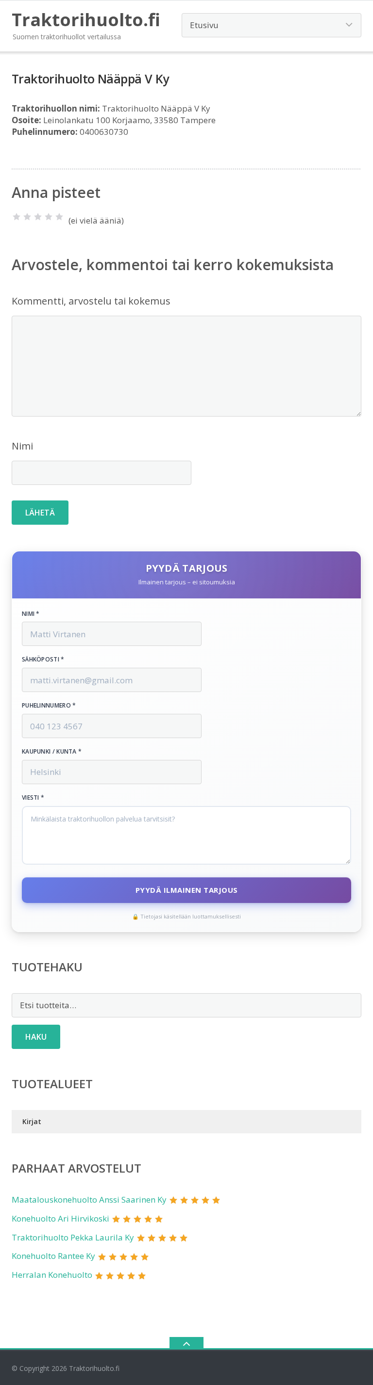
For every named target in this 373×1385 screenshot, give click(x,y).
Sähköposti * (43, 659)
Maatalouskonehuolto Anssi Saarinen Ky (89, 1199)
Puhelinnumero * (49, 705)
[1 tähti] (16, 217)
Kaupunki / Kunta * (52, 752)
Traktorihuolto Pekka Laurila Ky (73, 1237)
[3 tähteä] (38, 217)
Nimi (22, 445)
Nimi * (31, 614)
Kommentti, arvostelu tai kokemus (91, 300)
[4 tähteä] (48, 217)
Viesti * (33, 798)
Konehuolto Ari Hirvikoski (60, 1218)
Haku (36, 1036)
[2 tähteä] (27, 217)
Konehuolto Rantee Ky (53, 1255)
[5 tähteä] (59, 217)
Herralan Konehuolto (52, 1274)
